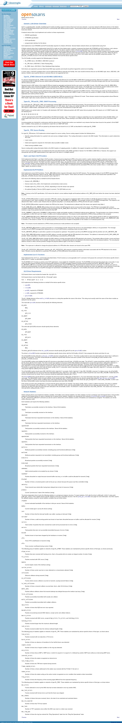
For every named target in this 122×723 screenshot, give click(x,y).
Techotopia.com (8, 40)
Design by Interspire (116, 722)
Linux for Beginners (9, 19)
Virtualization (7, 47)
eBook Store (7, 16)
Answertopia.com (8, 42)
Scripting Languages (9, 30)
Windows (6, 55)
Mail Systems (7, 36)
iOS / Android (7, 18)
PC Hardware (7, 54)
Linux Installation (8, 21)
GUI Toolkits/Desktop (9, 34)
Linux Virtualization (8, 25)
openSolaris (7, 37)
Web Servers (7, 52)
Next (118, 19)
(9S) (44, 298)
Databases (6, 35)
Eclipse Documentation (9, 39)
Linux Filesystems (8, 50)
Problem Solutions (8, 56)
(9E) (79, 51)
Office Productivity (8, 20)
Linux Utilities (7, 24)
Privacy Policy (7, 58)
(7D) (94, 396)
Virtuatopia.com (8, 41)
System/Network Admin (10, 27)
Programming (7, 29)
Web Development (8, 32)
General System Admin (9, 48)
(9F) (116, 376)
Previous (24, 19)
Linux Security (7, 22)
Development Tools (8, 31)
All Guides (6, 15)
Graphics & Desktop (9, 53)
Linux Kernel (7, 26)
